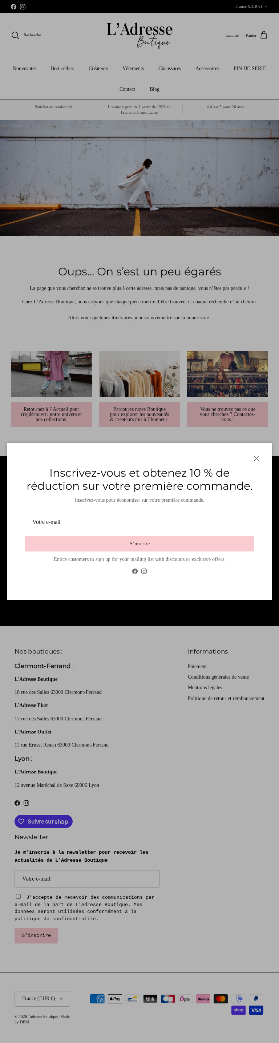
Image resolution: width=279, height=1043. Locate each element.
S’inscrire (140, 543)
